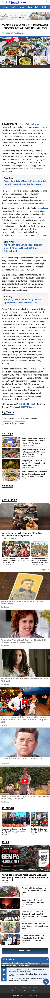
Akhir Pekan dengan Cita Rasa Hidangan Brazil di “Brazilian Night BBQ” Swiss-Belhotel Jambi (23, 247)
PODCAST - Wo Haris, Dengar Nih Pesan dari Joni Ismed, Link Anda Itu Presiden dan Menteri (27, 979)
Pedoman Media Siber (24, 990)
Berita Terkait (9, 499)
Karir (13, 990)
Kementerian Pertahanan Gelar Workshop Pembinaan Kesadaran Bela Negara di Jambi (14, 831)
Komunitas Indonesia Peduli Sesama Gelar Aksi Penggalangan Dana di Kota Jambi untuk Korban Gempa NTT (25, 877)
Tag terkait (8, 412)
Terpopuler (8, 807)
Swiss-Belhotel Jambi (29, 418)
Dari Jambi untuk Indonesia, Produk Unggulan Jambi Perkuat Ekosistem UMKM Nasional (15, 560)
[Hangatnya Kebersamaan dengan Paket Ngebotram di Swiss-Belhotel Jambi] (11, 464)
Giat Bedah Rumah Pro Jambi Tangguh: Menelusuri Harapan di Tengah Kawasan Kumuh (23, 964)
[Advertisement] (25, 96)
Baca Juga (7, 433)
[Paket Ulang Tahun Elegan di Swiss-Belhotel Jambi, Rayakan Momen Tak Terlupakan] (11, 442)
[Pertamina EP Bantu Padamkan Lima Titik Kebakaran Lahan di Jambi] (10, 891)
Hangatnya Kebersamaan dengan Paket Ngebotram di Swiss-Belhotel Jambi (33, 462)
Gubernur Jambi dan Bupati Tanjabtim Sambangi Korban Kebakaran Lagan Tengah (33, 938)
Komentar (7, 485)
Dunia (30, 7)
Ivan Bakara (19, 423)
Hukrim (13, 7)
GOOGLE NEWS (28, 404)
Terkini (5, 841)
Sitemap (35, 990)
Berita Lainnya (25, 950)
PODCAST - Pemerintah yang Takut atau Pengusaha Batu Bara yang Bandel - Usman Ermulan (27, 970)
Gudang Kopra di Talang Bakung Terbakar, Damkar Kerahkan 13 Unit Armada (35, 902)
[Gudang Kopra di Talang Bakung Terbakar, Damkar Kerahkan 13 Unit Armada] (10, 903)
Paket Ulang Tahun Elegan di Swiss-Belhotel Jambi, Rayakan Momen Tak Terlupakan (34, 440)
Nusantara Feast (10, 418)
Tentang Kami (33, 987)
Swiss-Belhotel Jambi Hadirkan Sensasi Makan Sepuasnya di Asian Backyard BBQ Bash (34, 474)
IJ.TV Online (8, 959)
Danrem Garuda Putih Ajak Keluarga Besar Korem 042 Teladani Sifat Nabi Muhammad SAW (34, 914)
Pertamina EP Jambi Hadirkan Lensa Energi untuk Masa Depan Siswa (35, 926)
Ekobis (44, 7)
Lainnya (45, 959)
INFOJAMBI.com (26, 407)
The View (7, 423)
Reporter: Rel (6, 32)
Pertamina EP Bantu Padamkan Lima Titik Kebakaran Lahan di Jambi (34, 890)
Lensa (5, 7)
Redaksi (15, 987)
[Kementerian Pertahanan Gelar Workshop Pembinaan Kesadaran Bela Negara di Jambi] (16, 820)
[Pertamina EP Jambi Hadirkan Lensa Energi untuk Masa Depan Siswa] (10, 927)
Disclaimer (23, 987)
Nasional (22, 7)
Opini (37, 7)
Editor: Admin (15, 32)
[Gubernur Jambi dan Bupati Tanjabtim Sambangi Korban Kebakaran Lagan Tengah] (10, 939)
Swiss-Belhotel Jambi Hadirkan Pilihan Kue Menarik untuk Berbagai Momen (22, 534)
